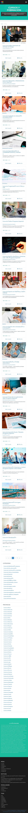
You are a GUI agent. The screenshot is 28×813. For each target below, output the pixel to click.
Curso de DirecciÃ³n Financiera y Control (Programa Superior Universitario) (14, 468)
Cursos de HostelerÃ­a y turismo (11, 582)
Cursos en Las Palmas (8, 676)
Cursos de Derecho (8, 576)
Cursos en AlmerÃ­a (8, 613)
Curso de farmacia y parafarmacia (15, 748)
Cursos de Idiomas (8, 584)
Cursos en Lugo (7, 662)
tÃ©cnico (3, 807)
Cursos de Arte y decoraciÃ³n (10, 568)
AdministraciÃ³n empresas (7, 148)
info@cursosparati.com (21, 810)
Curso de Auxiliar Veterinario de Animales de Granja (11, 46)
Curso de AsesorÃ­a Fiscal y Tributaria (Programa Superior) (13, 432)
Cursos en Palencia (8, 674)
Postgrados (3, 766)
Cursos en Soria (7, 690)
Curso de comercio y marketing (7, 738)
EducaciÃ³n (4, 113)
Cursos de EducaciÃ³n (8, 578)
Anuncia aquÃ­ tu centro (7, 811)
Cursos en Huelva (7, 652)
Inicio (2, 23)
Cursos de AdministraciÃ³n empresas (12, 566)
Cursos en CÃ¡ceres (8, 627)
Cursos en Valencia (8, 698)
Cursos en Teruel (7, 694)
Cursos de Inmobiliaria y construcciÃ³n (12, 592)
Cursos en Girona (7, 644)
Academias (3, 771)
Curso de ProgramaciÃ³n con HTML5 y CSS (13, 187)
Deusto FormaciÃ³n (6, 189)
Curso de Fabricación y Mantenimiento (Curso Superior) (13, 81)
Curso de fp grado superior (8, 727)
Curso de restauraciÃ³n (22, 744)
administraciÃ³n (4, 804)
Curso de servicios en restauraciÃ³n (12, 744)
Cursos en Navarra (8, 670)
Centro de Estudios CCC (7, 48)
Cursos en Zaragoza (8, 706)
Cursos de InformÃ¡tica (9, 590)
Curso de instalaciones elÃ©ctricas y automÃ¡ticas (13, 740)
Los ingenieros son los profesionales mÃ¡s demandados (12, 778)
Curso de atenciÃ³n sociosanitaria (6, 751)
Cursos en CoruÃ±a (8, 639)
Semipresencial (4, 788)
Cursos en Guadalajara (9, 648)
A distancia (3, 790)
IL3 (3, 470)
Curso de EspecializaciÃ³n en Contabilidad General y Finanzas (12, 151)
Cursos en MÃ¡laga (8, 666)
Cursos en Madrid (7, 664)
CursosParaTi (2, 2)
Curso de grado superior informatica (14, 730)
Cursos (2, 763)
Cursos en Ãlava (7, 607)
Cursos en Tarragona (8, 692)
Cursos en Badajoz (8, 619)
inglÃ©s (3, 805)
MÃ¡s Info (20, 93)
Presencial (3, 786)
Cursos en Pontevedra (8, 678)
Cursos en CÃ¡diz (7, 629)
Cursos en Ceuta (7, 708)
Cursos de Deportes (8, 574)
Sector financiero (5, 429)
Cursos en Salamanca (8, 682)
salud (2, 803)
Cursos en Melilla (7, 710)
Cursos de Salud (7, 596)
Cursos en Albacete (8, 609)
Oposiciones (3, 770)
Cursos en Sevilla (7, 688)
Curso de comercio (16, 738)
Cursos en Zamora (8, 704)
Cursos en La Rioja (8, 680)
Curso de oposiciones (9, 725)
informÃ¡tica (3, 801)
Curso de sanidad (16, 747)
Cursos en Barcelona (8, 623)
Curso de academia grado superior (16, 726)
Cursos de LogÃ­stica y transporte (11, 594)
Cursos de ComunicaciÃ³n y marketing (12, 570)
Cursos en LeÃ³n (7, 658)
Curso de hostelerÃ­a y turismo (12, 743)
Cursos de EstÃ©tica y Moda (10, 580)
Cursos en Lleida (7, 660)
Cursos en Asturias (8, 615)
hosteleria (3, 799)
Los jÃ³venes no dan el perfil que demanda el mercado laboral (13, 782)
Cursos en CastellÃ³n (8, 633)
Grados (2, 767)
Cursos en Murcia (7, 668)
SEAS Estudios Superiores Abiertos (9, 83)
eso (2, 795)
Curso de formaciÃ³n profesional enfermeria (12, 729)
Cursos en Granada (8, 646)
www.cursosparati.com (12, 810)
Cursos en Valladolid (8, 700)
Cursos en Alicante (8, 611)
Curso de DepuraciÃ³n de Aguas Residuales (12, 503)
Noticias (4, 774)
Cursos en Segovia (8, 686)
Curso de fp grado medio (17, 727)
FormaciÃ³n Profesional (6, 768)
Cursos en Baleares (8, 621)
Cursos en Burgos (7, 625)
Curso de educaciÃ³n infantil (17, 751)
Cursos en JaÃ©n (7, 656)
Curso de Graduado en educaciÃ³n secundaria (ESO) (12, 116)
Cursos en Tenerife (8, 684)
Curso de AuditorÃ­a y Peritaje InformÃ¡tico (11, 362)
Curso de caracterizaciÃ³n (8, 747)
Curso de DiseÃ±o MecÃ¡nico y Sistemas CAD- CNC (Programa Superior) (14, 257)
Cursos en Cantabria (8, 631)
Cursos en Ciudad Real (9, 635)
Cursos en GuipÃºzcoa (8, 650)
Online (2, 789)
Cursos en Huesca (8, 654)
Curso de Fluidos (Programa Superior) (13, 221)
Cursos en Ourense (8, 672)
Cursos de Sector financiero (10, 598)
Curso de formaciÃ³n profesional (18, 725)
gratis (2, 796)
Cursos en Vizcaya (8, 702)
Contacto (23, 811)
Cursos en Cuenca (8, 642)
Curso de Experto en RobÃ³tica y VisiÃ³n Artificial (14, 292)
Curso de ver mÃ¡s (12, 739)
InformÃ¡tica (4, 183)
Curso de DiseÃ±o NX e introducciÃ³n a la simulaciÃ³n (13, 327)
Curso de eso (3, 725)
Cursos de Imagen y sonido (10, 586)
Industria (4, 78)
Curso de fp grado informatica (10, 731)
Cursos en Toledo (7, 696)
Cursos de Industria (8, 588)
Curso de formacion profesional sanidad (11, 736)
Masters (2, 764)
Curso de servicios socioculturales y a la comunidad (17, 749)
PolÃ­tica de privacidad (17, 811)
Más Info (20, 58)
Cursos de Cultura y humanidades (11, 572)
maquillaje (3, 800)
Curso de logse (20, 736)
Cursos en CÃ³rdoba (8, 637)
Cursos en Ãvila (7, 617)
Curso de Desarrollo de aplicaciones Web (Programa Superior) (13, 397)
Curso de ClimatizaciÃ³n (9, 537)
